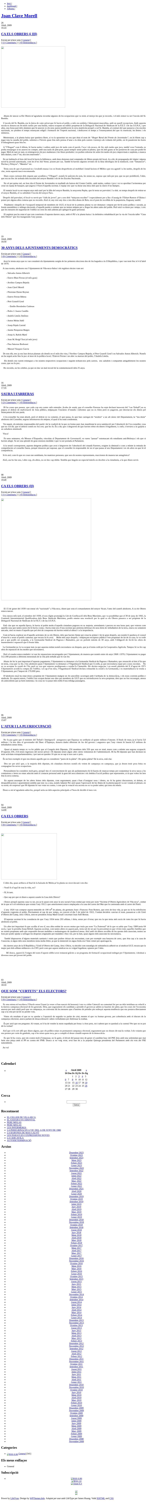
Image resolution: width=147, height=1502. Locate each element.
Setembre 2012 (76, 1348)
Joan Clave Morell (19, 15)
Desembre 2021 (76, 1189)
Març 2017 (76, 1253)
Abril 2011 (76, 1379)
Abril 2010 (76, 1397)
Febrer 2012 (76, 1356)
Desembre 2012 (76, 1343)
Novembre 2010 (76, 1387)
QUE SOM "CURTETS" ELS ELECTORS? (33, 991)
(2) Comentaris (9, 402)
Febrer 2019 (76, 1214)
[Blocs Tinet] (76, 1492)
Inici (9, 3)
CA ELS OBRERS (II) (17, 486)
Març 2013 (76, 1338)
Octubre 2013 (76, 1325)
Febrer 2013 (76, 1341)
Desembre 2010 (76, 1385)
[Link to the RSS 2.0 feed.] (76, 1481)
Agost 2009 (76, 1418)
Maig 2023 (76, 1160)
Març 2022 (76, 1181)
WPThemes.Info (37, 1498)
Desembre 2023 (76, 1152)
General (26, 40)
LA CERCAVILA (15, 1138)
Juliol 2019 (76, 1204)
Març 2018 (76, 1240)
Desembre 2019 (76, 1196)
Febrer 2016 (76, 1271)
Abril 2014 (76, 1310)
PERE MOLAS (14, 1122)
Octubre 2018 (76, 1225)
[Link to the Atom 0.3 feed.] (76, 1484)
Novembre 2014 (76, 1294)
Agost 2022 (76, 1173)
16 (76, 1082)
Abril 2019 (76, 1209)
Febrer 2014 (76, 1315)
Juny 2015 (76, 1284)
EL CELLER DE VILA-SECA (21, 1117)
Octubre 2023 (76, 1155)
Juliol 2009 (76, 1421)
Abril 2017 (76, 1250)
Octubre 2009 (76, 1413)
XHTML (101, 1498)
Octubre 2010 (76, 1390)
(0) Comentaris (9, 256)
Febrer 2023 (76, 1163)
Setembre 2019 (76, 1201)
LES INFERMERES (16, 1127)
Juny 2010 (76, 1392)
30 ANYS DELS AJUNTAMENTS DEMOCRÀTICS (39, 248)
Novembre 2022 (76, 1168)
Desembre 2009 (76, 1408)
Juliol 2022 (76, 1176)
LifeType (14, 1498)
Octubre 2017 (76, 1245)
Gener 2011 (76, 1382)
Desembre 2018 (76, 1219)
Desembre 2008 (76, 1439)
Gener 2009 (76, 1436)
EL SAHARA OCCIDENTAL (21, 1120)
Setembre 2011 (76, 1366)
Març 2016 (76, 1268)
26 (86, 1086)
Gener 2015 (76, 1292)
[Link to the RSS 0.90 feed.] (76, 1478)
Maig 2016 (76, 1266)
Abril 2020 (76, 1191)
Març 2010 (76, 1400)
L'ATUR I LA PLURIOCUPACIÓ (26, 726)
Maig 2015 (76, 1287)
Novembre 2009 (76, 1410)
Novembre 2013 (76, 1323)
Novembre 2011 (76, 1361)
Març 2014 (76, 1312)
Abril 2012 (76, 1354)
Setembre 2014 (76, 1299)
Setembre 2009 (76, 1415)
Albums (11, 8)
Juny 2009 (76, 1423)
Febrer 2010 (76, 1403)
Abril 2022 (76, 1178)
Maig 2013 (76, 1333)
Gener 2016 (76, 1274)
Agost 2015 (76, 1281)
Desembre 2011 (76, 1359)
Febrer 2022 (76, 1183)
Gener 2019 (76, 1217)
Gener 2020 (76, 1194)
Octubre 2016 (76, 1263)
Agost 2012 (76, 1351)
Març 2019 (76, 1212)
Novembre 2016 (76, 1261)
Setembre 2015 (76, 1279)
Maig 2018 (76, 1235)
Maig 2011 (76, 1377)
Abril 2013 (76, 1336)
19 (86, 1082)
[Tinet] (76, 1494)
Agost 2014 (76, 1302)
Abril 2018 (76, 1238)
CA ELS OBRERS (14, 816)
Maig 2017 (76, 1248)
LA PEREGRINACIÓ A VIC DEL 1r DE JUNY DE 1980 (34, 1130)
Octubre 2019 (76, 1199)
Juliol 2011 (76, 1372)
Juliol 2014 (76, 1305)
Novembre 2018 (76, 1222)
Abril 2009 (76, 1428)
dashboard (12, 6)
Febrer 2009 (76, 1434)
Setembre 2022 (76, 1170)
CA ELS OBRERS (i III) (19, 34)
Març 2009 (76, 1431)
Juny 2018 (76, 1232)
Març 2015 (76, 1289)
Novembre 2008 (76, 1441)
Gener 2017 (76, 1256)
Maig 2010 (76, 1395)
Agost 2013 (76, 1328)
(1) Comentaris (9, 42)
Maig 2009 (76, 1426)
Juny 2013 (76, 1330)
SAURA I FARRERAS (17, 394)
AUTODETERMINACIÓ (19, 1140)
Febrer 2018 (76, 1243)
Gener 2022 (76, 1186)
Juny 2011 (76, 1374)
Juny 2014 (76, 1307)
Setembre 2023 (76, 1158)
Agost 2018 (76, 1230)
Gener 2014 (76, 1317)
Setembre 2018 (76, 1227)
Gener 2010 (76, 1405)
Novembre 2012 (76, 1346)
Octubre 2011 (76, 1364)
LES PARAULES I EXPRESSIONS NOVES (28, 1135)
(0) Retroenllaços (28, 42)
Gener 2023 (76, 1165)
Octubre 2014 (76, 1297)
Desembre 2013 (76, 1320)
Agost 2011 (76, 1369)
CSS (111, 1498)
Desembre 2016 (76, 1258)
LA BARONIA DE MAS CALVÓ (23, 1132)
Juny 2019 (76, 1207)
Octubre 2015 (76, 1276)
